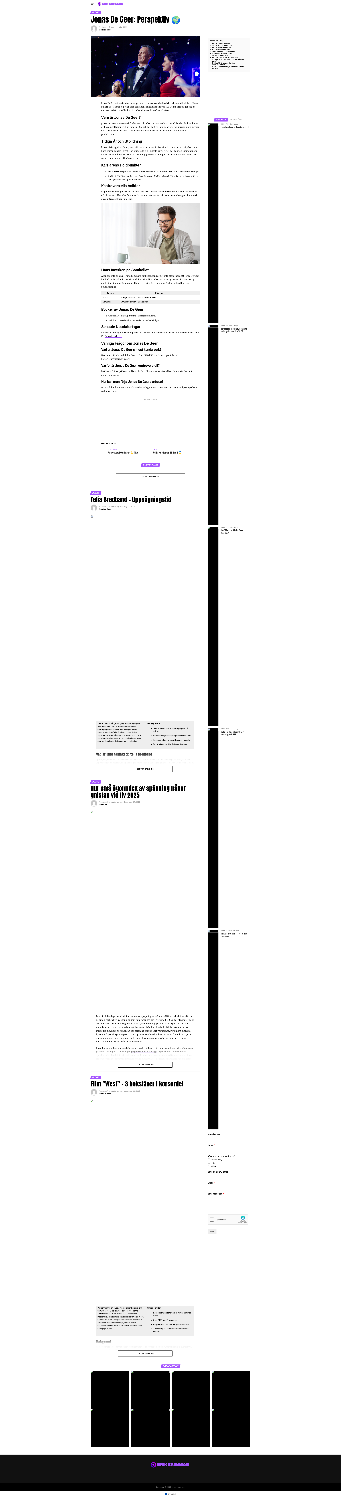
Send (212, 1232)
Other (213, 1166)
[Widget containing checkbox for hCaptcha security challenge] (228, 1219)
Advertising (216, 1159)
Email (211, 1183)
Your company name (218, 1172)
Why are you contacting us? (222, 1156)
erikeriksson (107, 30)
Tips (213, 1163)
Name (211, 1145)
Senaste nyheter (113, 336)
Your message (216, 1194)
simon (104, 805)
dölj (221, 41)
